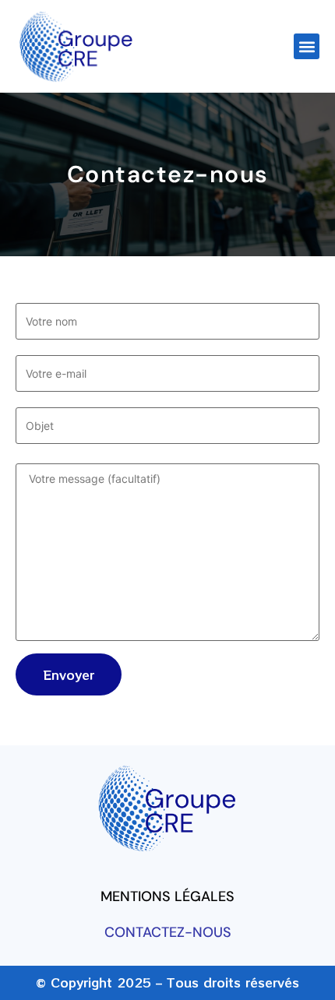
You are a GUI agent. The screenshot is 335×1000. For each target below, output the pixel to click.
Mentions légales (167, 896)
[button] (306, 46)
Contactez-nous (167, 932)
